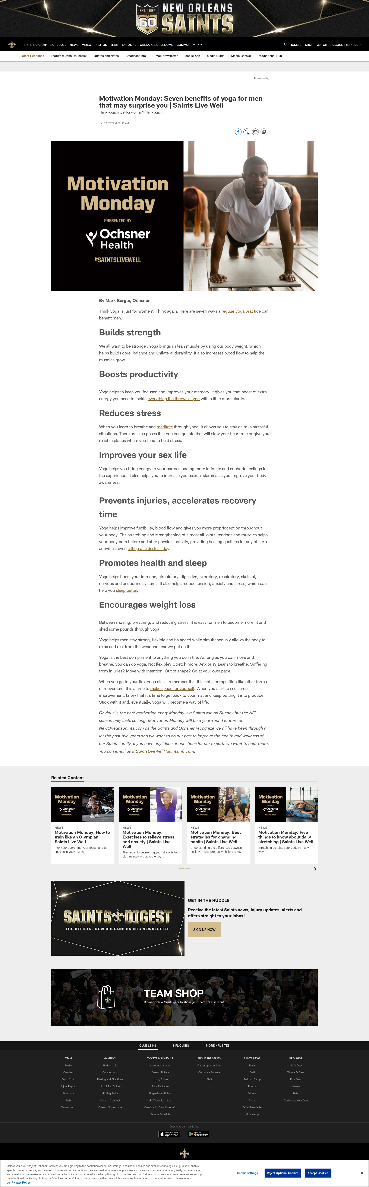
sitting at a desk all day (148, 548)
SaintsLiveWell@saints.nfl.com (165, 752)
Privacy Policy (21, 1182)
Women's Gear (295, 1072)
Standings (68, 1093)
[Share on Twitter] (246, 134)
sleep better (126, 590)
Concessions (109, 1072)
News (252, 1065)
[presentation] (316, 869)
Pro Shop (295, 1058)
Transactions (68, 1107)
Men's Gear (296, 1065)
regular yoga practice (241, 311)
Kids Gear (295, 1079)
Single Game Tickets (160, 1093)
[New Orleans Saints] (184, 1154)
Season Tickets (160, 1072)
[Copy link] (264, 132)
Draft (252, 1072)
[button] (181, 868)
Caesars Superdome (110, 1107)
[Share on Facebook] (238, 134)
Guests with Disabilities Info (160, 1107)
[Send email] (255, 134)
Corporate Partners (209, 1072)
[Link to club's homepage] (12, 44)
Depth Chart (68, 1079)
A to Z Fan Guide (110, 1086)
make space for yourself (172, 688)
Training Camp (252, 1079)
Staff (209, 1079)
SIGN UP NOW (204, 929)
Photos (252, 1086)
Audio (252, 1100)
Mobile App (252, 1114)
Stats (68, 1100)
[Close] (362, 1173)
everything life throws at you (174, 398)
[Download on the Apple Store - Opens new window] (169, 1134)
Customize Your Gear (296, 1100)
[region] (184, 1173)
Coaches (68, 1072)
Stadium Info (109, 1065)
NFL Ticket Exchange (160, 1100)
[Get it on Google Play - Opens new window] (198, 1136)
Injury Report (68, 1086)
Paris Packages (160, 1086)
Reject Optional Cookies (283, 1173)
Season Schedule (160, 1114)
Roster (68, 1065)
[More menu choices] (200, 44)
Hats (295, 1093)
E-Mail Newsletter (252, 1107)
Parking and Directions (110, 1079)
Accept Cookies (318, 1173)
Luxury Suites (160, 1079)
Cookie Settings (247, 1173)
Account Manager (160, 1065)
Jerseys (295, 1086)
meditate (165, 426)
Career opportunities (209, 1065)
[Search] (286, 44)
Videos (252, 1093)
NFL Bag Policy (110, 1093)
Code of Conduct (110, 1100)
